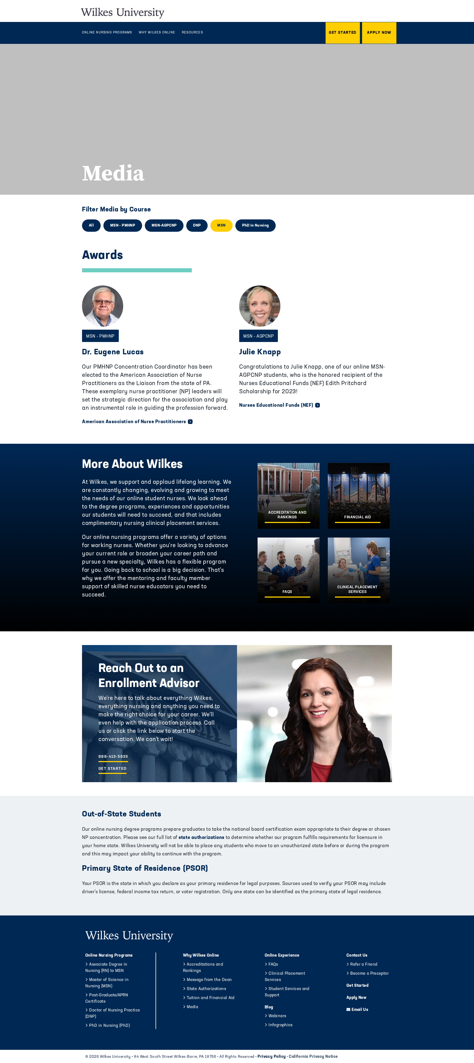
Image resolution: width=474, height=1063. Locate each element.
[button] (343, 33)
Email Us (360, 1010)
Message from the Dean (209, 980)
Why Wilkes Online (201, 956)
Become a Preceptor (369, 974)
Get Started (112, 769)
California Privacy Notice (313, 1057)
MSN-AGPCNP (164, 226)
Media (192, 1007)
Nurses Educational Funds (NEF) (276, 405)
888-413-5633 (113, 757)
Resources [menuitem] (192, 32)
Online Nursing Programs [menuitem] (107, 32)
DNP (197, 226)
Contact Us (357, 956)
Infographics (281, 1025)
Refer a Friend (363, 965)
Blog (269, 1007)
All (91, 226)
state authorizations (200, 837)
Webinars (277, 1016)
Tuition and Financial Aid (211, 998)
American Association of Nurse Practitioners (134, 422)
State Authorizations (206, 989)
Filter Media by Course (116, 210)
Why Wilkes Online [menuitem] (157, 32)
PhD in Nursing (255, 226)
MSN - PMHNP (122, 226)
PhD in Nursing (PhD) (109, 1026)
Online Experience (282, 956)
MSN (221, 226)
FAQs (273, 965)
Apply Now (356, 998)
